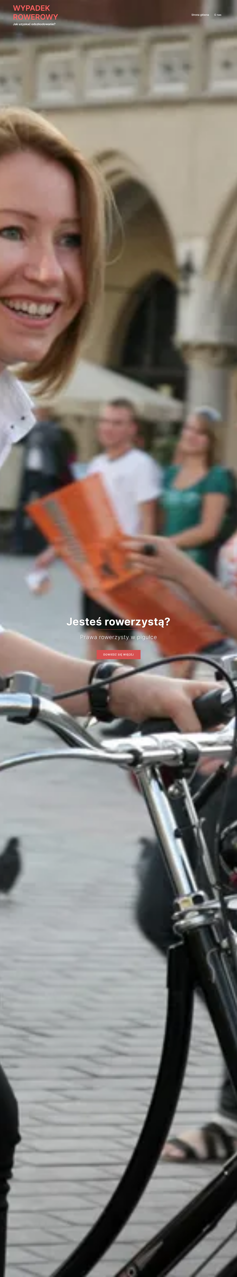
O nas (217, 14)
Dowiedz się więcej (118, 654)
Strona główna (200, 14)
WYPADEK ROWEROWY (35, 12)
